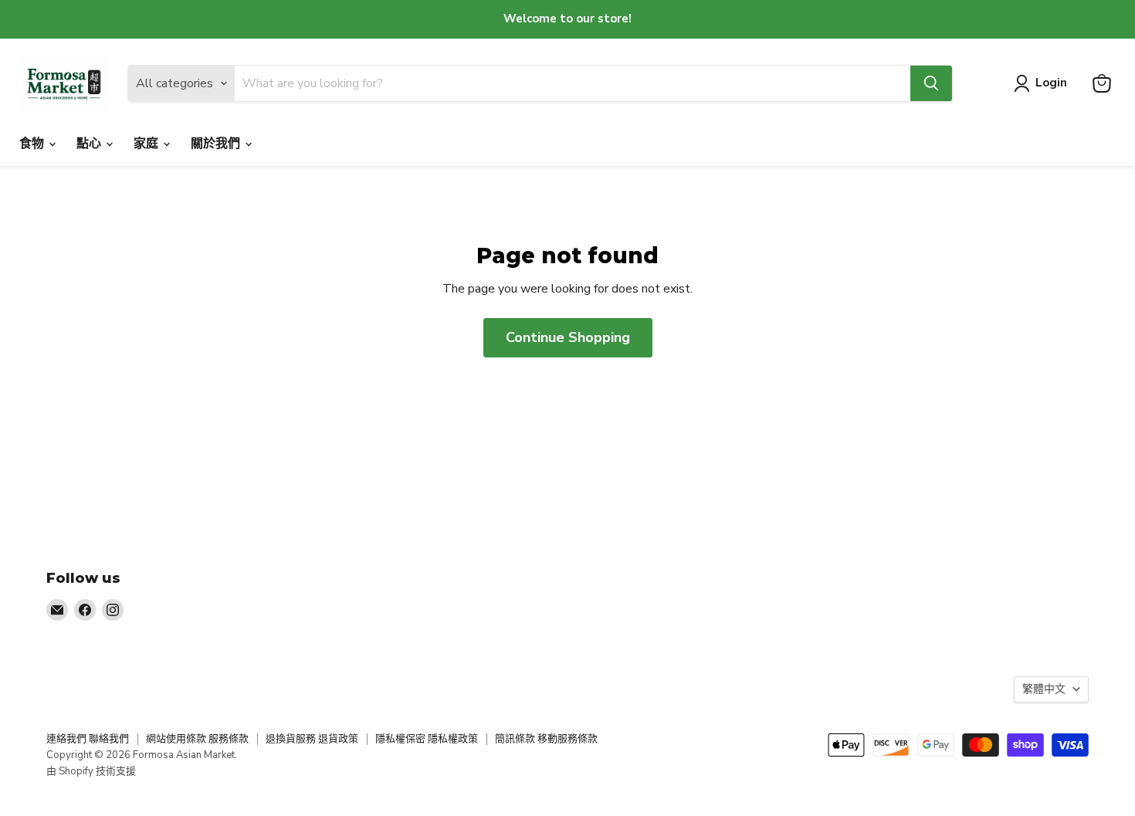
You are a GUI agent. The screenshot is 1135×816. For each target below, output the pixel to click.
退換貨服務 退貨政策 (312, 739)
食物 (33, 143)
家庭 (147, 143)
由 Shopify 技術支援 (91, 771)
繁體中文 (1044, 689)
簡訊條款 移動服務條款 (546, 739)
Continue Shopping (568, 337)
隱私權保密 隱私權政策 (426, 739)
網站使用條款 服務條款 (197, 739)
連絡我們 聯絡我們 (87, 739)
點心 (90, 143)
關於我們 (217, 143)
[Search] (931, 83)
